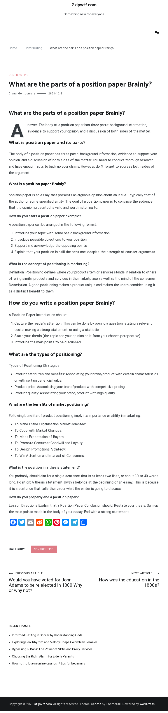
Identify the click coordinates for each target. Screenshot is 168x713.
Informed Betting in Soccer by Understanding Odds (47, 635)
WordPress (147, 704)
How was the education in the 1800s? (129, 580)
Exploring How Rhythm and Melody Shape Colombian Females (55, 642)
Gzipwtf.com (84, 5)
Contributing (18, 75)
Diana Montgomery (22, 93)
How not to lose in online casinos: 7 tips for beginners (48, 663)
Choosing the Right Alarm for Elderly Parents (43, 656)
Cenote (96, 704)
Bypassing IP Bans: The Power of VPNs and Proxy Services (52, 649)
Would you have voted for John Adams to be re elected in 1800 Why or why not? (45, 582)
